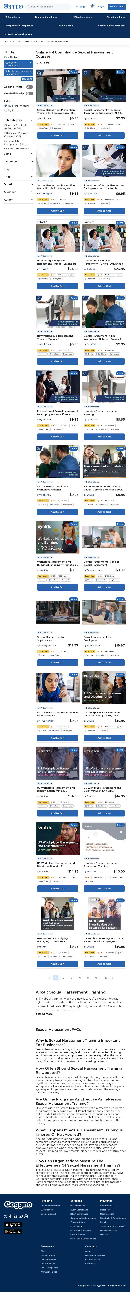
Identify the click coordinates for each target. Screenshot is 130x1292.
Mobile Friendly (16, 93)
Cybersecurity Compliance (112, 26)
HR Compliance (12, 17)
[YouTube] (21, 1216)
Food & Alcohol (66, 26)
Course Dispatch (48, 1214)
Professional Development (18, 34)
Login (101, 6)
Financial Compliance (46, 17)
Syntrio (90, 494)
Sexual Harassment (58, 41)
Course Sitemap (48, 1255)
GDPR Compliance (49, 1267)
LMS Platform (47, 1209)
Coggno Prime (16, 86)
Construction (106, 1205)
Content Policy (48, 1263)
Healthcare (105, 1209)
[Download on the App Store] (20, 1224)
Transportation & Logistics (113, 1226)
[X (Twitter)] (5, 1216)
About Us (89, 1251)
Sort (7, 100)
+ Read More (44, 1013)
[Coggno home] (13, 6)
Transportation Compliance (18, 26)
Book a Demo (117, 6)
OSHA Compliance (116, 17)
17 (106, 977)
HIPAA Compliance (82, 17)
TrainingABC (46, 193)
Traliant (44, 269)
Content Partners (93, 1259)
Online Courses (12, 41)
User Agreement (49, 1259)
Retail (103, 1222)
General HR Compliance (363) (15, 143)
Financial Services (108, 1230)
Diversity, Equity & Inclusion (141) (15, 127)
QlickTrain (45, 118)
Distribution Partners (95, 1255)
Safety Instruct (95, 570)
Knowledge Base (49, 1272)
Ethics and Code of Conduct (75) (16, 135)
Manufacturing (107, 1214)
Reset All (27, 79)
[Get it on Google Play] (20, 1231)
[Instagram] (26, 1216)
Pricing (80, 6)
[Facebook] (10, 1216)
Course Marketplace (50, 1205)
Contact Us (90, 1263)
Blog (43, 1251)
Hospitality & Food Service (113, 1218)
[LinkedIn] (15, 1216)
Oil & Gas (104, 1234)
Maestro (91, 871)
